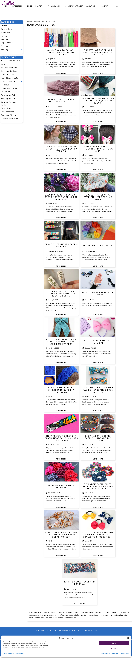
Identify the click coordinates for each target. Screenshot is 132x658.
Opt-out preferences (8, 653)
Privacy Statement (19, 653)
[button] (128, 638)
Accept (114, 643)
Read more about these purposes (120, 653)
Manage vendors (105, 653)
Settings (114, 649)
